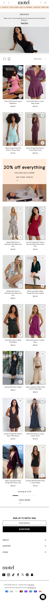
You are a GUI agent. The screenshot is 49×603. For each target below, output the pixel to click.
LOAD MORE (24, 500)
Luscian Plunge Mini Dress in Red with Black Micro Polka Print (35, 244)
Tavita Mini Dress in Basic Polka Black (13, 341)
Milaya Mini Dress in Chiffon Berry (35, 341)
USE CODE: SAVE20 (24, 177)
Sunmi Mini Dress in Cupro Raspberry (13, 102)
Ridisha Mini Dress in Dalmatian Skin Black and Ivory (13, 293)
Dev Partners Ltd (32, 587)
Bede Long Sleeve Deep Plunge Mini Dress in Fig (13, 482)
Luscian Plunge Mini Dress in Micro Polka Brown (13, 435)
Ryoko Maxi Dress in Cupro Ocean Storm (35, 435)
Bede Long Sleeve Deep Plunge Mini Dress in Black (35, 292)
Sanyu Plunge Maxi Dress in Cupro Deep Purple (35, 149)
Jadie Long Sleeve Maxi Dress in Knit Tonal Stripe (35, 388)
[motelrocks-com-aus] (24, 2)
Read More (24, 23)
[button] (20, 68)
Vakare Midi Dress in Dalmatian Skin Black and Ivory (13, 244)
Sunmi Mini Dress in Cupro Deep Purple (35, 102)
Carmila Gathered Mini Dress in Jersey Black (35, 482)
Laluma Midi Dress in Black (13, 387)
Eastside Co (31, 585)
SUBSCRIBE (24, 529)
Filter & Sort (38, 59)
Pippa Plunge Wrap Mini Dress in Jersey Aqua (13, 149)
